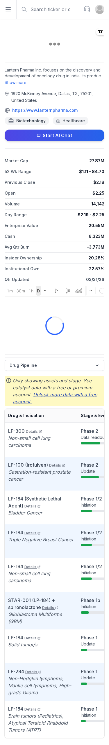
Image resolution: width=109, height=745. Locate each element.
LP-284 (22, 671)
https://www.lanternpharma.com (45, 110)
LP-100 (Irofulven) (34, 465)
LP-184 (22, 532)
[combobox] (49, 9)
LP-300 (23, 431)
